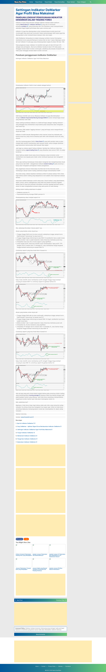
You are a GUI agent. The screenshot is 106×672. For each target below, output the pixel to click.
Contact (43, 666)
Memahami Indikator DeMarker (26, 436)
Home (31, 2)
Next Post (20, 600)
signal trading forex (32, 150)
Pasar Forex (38, 2)
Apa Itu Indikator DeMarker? (25, 423)
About (37, 666)
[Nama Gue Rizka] (20, 2)
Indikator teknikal (35, 24)
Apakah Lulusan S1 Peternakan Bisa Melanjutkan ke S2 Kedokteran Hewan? (57, 555)
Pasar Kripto (48, 2)
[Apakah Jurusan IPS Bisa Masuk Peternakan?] (57, 562)
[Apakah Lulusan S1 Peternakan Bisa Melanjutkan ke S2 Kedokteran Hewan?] (57, 548)
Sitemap (60, 666)
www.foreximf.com (26, 417)
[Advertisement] (40, 72)
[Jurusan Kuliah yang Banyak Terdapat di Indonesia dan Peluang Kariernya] (41, 562)
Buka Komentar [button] (40, 634)
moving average (34, 395)
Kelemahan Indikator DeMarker (26, 442)
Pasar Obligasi (81, 2)
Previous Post (60, 600)
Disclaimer (68, 666)
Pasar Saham (71, 2)
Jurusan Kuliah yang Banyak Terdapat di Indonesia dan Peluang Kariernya (40, 569)
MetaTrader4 (24, 24)
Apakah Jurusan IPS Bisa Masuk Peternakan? (55, 569)
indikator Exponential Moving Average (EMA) (33, 117)
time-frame (39, 141)
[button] (26, 539)
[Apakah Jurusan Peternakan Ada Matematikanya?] (41, 548)
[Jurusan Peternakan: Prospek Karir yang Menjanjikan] (24, 562)
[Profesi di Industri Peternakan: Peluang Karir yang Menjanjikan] (24, 548)
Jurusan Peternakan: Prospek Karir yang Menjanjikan (23, 569)
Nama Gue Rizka (56, 670)
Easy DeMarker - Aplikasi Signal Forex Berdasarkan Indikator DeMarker (38, 426)
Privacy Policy (51, 666)
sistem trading (48, 164)
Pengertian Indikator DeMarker (26, 439)
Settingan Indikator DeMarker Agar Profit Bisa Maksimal (38, 11)
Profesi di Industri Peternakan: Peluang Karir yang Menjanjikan (24, 555)
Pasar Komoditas (60, 2)
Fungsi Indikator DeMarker (25, 432)
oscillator (24, 26)
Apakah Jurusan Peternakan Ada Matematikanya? (40, 555)
